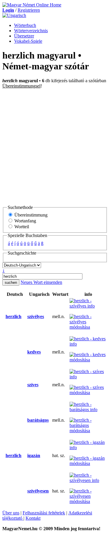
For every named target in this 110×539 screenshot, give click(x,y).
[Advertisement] (55, 146)
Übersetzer (24, 35)
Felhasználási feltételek (44, 512)
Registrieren (29, 10)
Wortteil (21, 226)
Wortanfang (24, 220)
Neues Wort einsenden (41, 282)
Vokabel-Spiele (28, 41)
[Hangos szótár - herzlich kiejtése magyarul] (25, 316)
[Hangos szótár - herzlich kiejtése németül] (3, 316)
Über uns (10, 512)
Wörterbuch (25, 25)
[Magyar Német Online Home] (31, 4)
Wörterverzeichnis (31, 30)
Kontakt (33, 518)
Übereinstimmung (30, 214)
